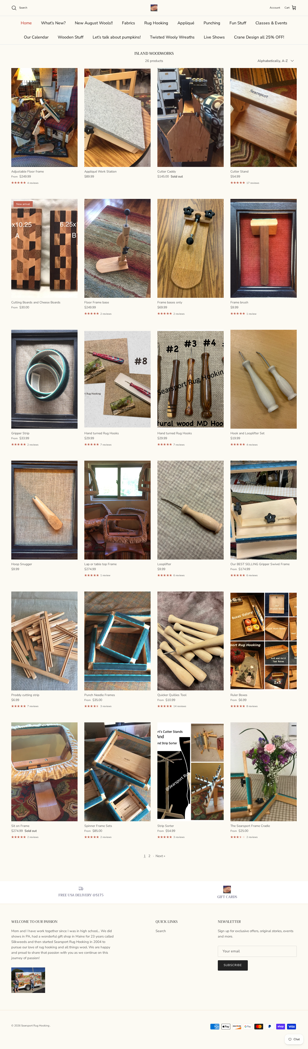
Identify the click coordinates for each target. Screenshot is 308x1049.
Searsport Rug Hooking (35, 1025)
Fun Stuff (238, 23)
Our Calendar (36, 37)
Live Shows (214, 37)
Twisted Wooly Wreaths (172, 37)
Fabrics (128, 23)
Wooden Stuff (70, 37)
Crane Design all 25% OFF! (259, 37)
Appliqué (185, 23)
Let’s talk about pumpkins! (117, 37)
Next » (160, 856)
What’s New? (53, 23)
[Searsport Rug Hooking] (154, 8)
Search (161, 931)
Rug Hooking (156, 23)
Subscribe (233, 965)
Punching (212, 23)
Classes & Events (271, 23)
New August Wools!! (94, 23)
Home (26, 23)
